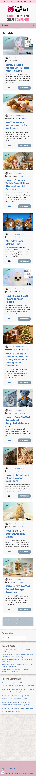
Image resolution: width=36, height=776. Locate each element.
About (30, 1)
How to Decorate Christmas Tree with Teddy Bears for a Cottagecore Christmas (17, 359)
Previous (7, 619)
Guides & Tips (24, 118)
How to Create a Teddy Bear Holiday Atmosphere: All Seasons (17, 185)
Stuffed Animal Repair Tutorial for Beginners (16, 125)
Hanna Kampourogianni (17, 57)
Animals (23, 60)
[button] (33, 25)
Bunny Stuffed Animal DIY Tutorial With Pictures (17, 67)
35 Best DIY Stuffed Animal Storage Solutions (17, 589)
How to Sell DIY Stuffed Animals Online (15, 533)
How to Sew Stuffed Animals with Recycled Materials (17, 420)
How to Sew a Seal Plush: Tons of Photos (16, 298)
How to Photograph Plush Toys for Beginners (17, 478)
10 (31, 619)
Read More (24, 88)
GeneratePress (28, 773)
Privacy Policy (18, 764)
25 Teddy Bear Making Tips (14, 242)
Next (18, 624)
